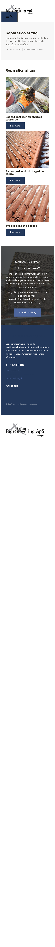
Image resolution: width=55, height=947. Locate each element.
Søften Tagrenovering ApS (25, 336)
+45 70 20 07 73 (13, 49)
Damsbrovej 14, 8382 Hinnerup (20, 374)
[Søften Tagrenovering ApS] (19, 16)
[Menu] (9, 16)
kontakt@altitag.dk (33, 49)
